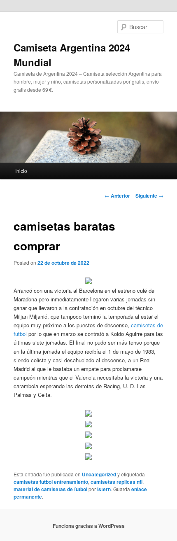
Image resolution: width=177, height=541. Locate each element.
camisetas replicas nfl (116, 481)
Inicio (21, 170)
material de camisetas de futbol (50, 489)
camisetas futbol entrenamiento (51, 481)
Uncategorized (99, 474)
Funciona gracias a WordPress (89, 525)
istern (104, 489)
